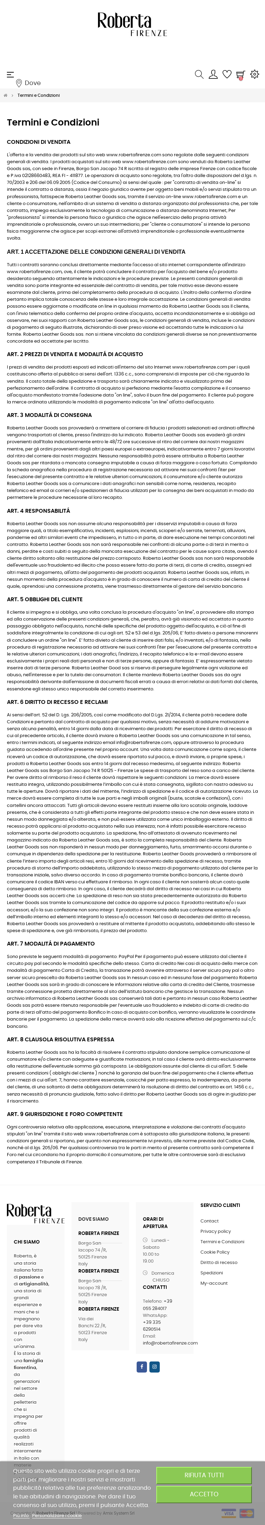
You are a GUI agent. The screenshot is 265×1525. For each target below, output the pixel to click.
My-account (214, 1283)
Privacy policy (215, 1231)
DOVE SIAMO (93, 1219)
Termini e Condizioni (222, 1242)
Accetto (204, 1494)
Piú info (21, 1516)
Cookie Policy (214, 1252)
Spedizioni (211, 1273)
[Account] (213, 75)
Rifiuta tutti (204, 1475)
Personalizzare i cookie (57, 1516)
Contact (209, 1221)
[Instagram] (154, 1367)
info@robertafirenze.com (170, 1343)
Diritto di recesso (218, 1263)
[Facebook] (142, 1367)
